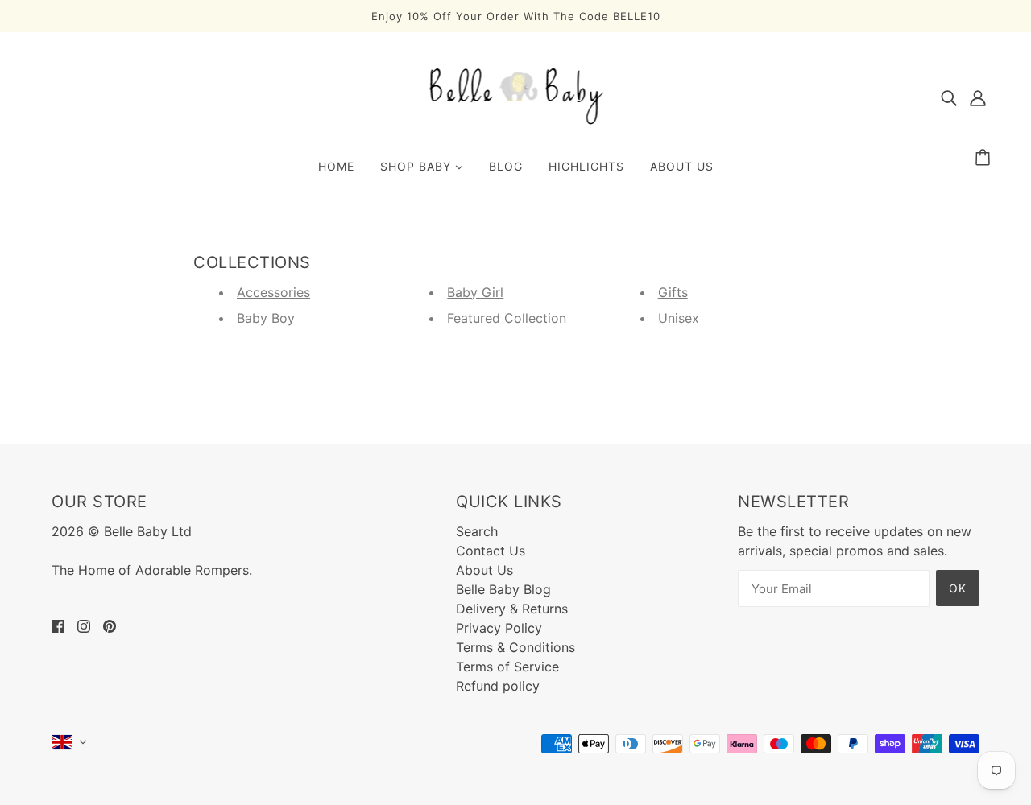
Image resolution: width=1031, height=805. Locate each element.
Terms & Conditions (515, 647)
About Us (484, 570)
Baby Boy (266, 318)
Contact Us (490, 551)
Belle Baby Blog (503, 589)
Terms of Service (507, 666)
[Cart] (985, 157)
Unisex (678, 318)
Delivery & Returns (512, 609)
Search (477, 531)
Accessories (273, 292)
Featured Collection (506, 318)
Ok (958, 588)
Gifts (673, 292)
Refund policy (498, 686)
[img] (948, 96)
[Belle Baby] (516, 123)
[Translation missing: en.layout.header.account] (977, 96)
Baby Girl (475, 292)
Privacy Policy (499, 628)
